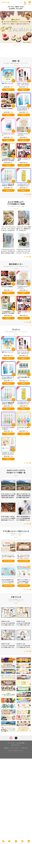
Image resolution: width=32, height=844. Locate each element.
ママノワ (11, 750)
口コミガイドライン (16, 745)
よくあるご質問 (20, 743)
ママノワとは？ (11, 743)
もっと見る (26, 194)
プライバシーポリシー (15, 748)
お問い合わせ (25, 748)
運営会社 (6, 748)
